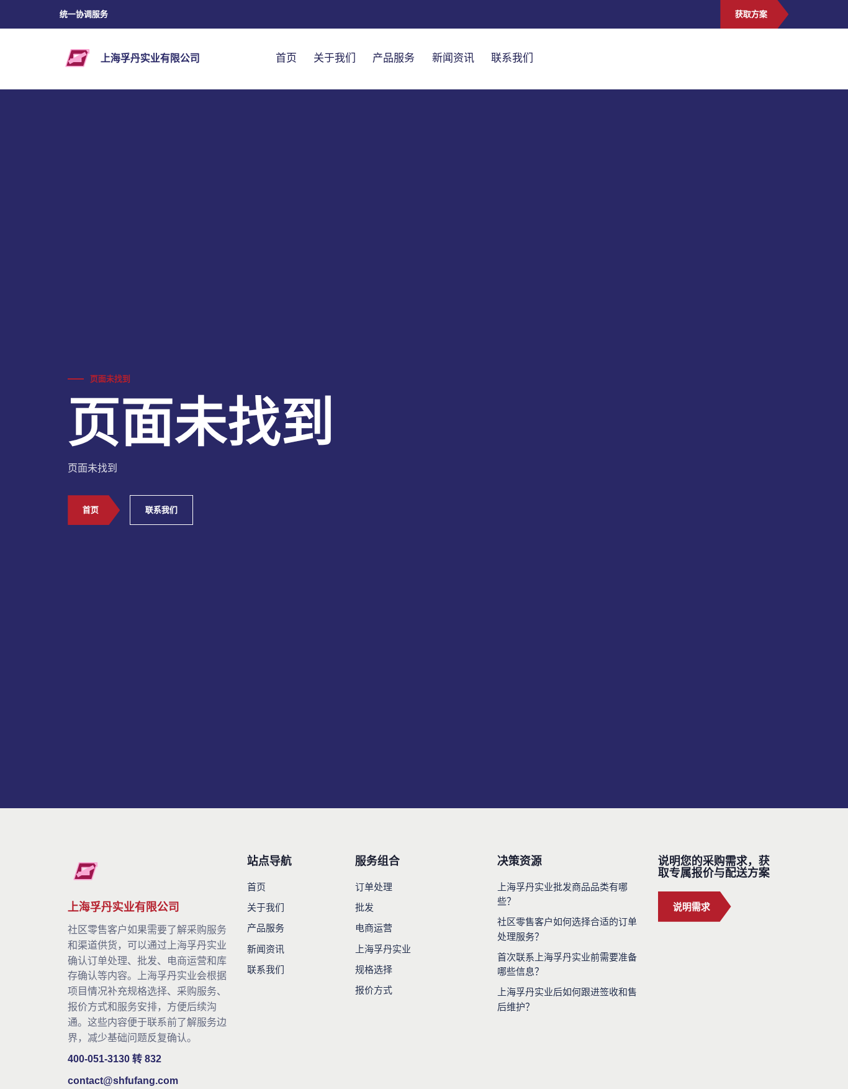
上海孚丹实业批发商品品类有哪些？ (562, 894)
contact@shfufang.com (123, 1080)
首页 (286, 58)
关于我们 (334, 58)
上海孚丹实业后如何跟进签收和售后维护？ (567, 998)
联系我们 (512, 58)
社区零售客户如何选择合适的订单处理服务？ (567, 928)
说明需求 (691, 906)
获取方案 (751, 14)
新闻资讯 (453, 58)
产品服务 (393, 58)
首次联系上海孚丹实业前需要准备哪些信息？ (567, 964)
